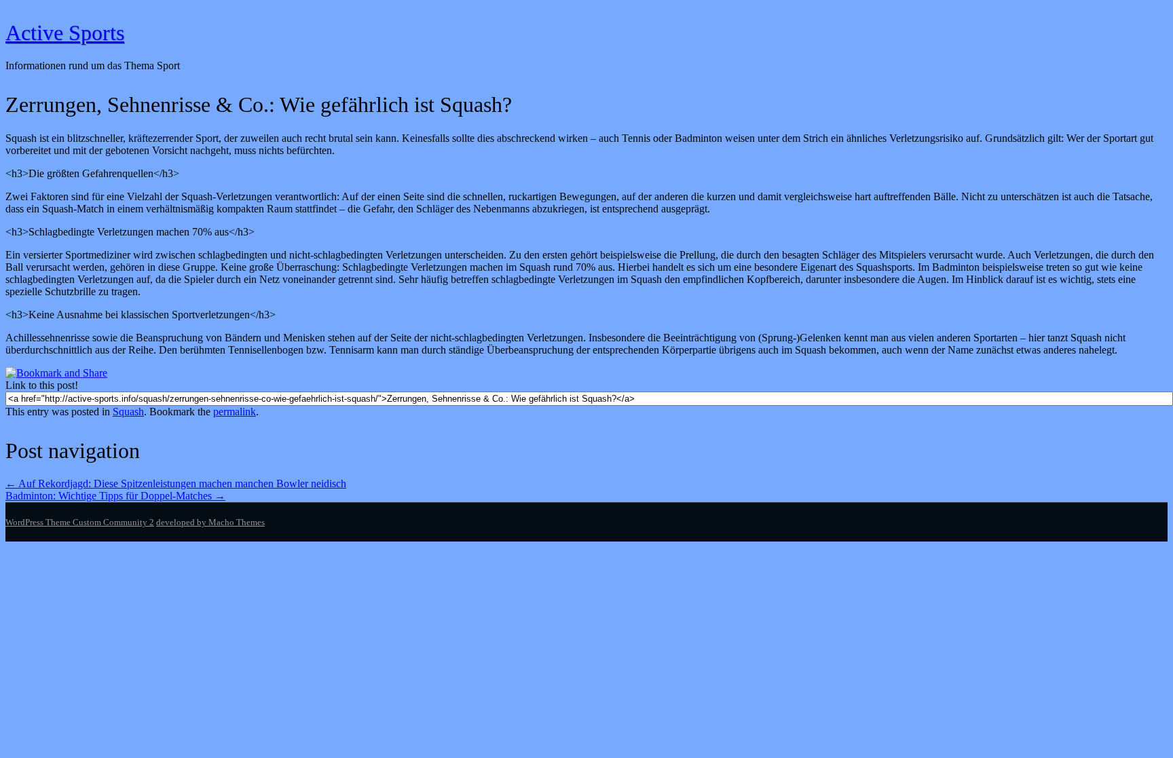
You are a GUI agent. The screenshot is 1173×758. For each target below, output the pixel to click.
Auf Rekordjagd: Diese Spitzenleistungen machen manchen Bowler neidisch (175, 483)
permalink (234, 411)
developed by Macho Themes (210, 522)
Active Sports (64, 32)
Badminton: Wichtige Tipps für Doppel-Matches (115, 495)
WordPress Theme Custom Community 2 (79, 522)
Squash (128, 411)
